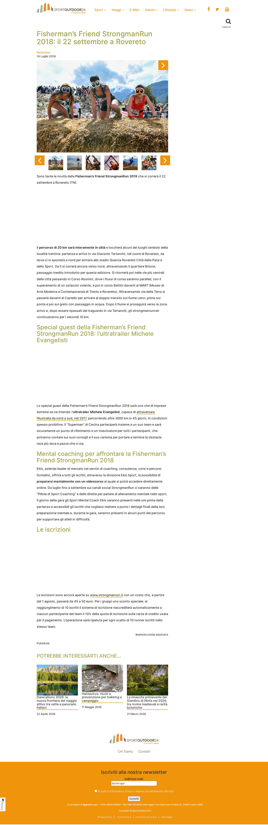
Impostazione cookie (134, 759)
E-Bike (134, 10)
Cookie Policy (123, 817)
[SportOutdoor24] (134, 738)
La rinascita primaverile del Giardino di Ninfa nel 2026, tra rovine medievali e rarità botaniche (147, 702)
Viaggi (117, 10)
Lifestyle (170, 10)
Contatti (144, 751)
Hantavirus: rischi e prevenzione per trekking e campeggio (102, 697)
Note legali (166, 817)
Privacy (2, 805)
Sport (99, 10)
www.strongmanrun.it (106, 595)
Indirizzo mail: (134, 778)
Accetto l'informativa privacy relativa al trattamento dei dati (136, 791)
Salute (150, 10)
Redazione (43, 52)
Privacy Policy (105, 817)
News (189, 10)
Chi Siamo (125, 751)
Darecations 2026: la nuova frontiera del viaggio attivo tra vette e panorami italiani (57, 702)
